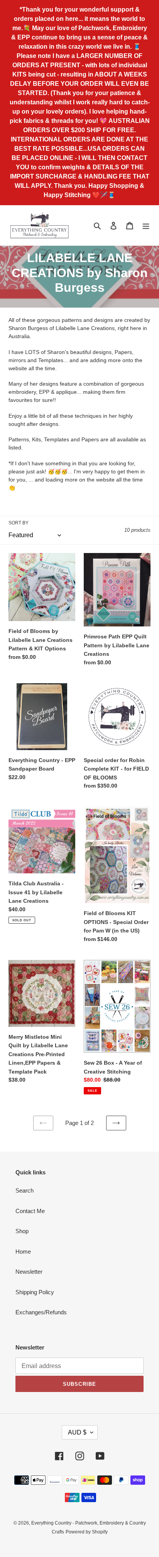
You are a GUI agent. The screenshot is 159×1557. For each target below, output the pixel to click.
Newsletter (28, 1271)
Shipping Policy (34, 1292)
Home (23, 1251)
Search (24, 1190)
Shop (22, 1231)
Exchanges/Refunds (41, 1312)
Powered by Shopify (87, 1532)
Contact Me (30, 1211)
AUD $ (77, 1432)
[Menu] (146, 225)
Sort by (18, 523)
